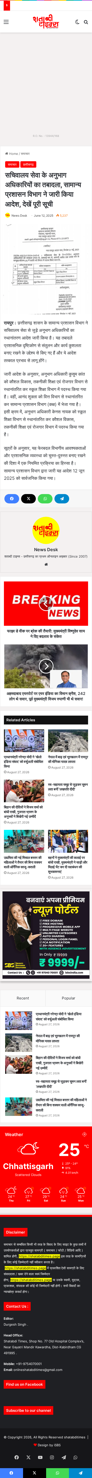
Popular (68, 998)
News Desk (19, 215)
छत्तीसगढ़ (28, 164)
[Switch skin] (77, 23)
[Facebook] (11, 498)
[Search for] (85, 23)
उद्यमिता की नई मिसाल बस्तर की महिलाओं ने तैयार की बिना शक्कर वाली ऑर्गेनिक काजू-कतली (23, 862)
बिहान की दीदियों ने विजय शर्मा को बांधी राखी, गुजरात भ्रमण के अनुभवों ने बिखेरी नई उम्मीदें (23, 812)
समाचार (25, 154)
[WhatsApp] (45, 498)
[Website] (46, 564)
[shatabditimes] (46, 21)
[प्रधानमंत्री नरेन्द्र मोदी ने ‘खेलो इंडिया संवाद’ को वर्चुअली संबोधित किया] (24, 740)
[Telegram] (61, 498)
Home (13, 154)
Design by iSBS (49, 1445)
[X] (28, 498)
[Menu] (6, 23)
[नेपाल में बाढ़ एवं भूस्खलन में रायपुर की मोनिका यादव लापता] (68, 740)
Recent (23, 998)
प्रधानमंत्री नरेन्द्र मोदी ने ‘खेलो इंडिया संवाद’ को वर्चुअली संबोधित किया (23, 761)
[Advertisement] (46, 81)
